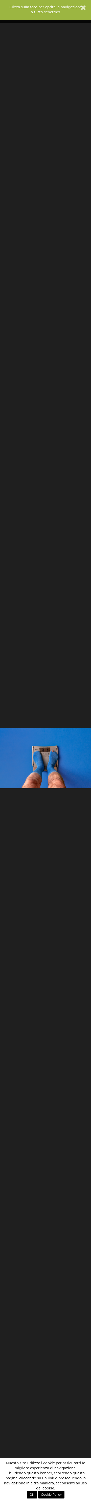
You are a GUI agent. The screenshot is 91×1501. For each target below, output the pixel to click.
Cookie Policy (51, 1494)
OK (32, 1494)
